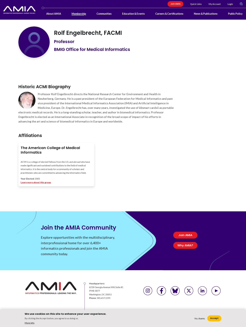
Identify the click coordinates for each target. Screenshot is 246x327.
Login (230, 4)
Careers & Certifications (169, 13)
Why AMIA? (185, 245)
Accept (214, 318)
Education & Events (133, 13)
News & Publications (206, 13)
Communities (104, 13)
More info (29, 322)
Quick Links (196, 4)
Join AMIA (175, 3)
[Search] (241, 4)
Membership (79, 13)
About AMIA (53, 13)
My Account (215, 4)
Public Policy (235, 13)
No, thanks (199, 318)
